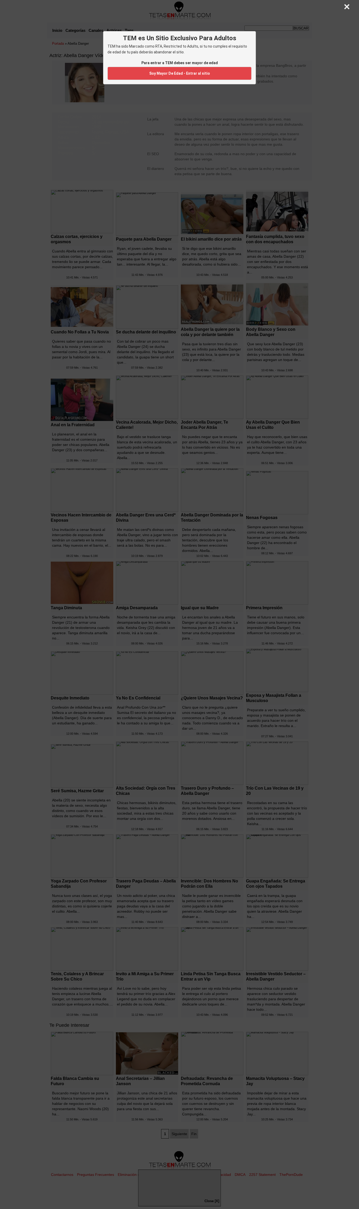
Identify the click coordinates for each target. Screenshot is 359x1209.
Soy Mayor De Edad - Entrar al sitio (179, 73)
